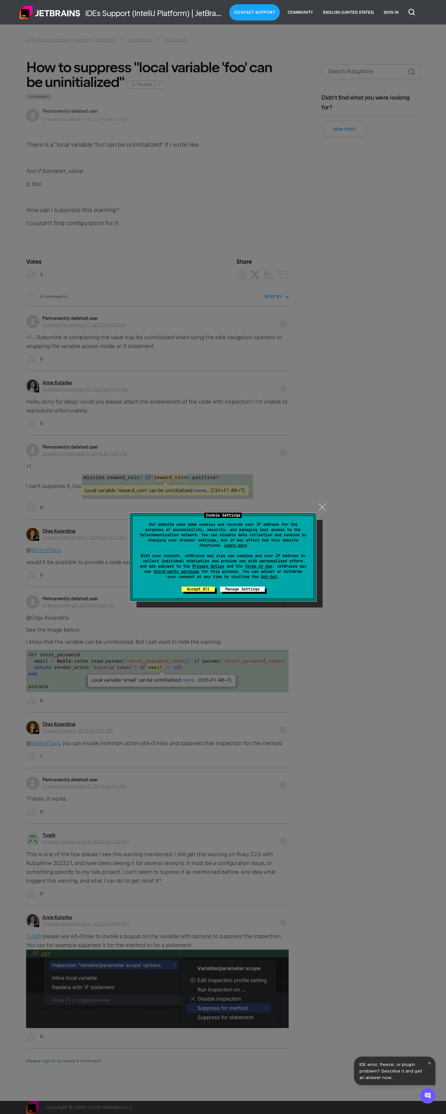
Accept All (198, 589)
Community (300, 12)
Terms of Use (258, 566)
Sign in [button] (391, 12)
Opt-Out (269, 576)
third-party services (176, 571)
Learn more (235, 545)
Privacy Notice (208, 566)
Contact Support (254, 12)
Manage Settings (242, 589)
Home (50, 12)
